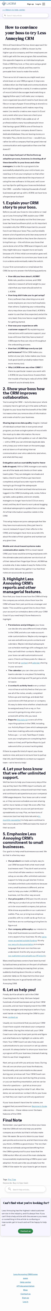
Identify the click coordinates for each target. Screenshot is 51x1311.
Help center (25, 1282)
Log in (25, 1301)
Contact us (25, 1231)
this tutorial (22, 719)
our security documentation (21, 944)
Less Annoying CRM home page (25, 1276)
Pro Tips (12, 1179)
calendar (36, 663)
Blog (25, 1290)
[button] (43, 3)
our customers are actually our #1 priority (27, 955)
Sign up (25, 1298)
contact (24, 663)
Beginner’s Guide (39, 1106)
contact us (13, 1017)
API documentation (25, 1286)
